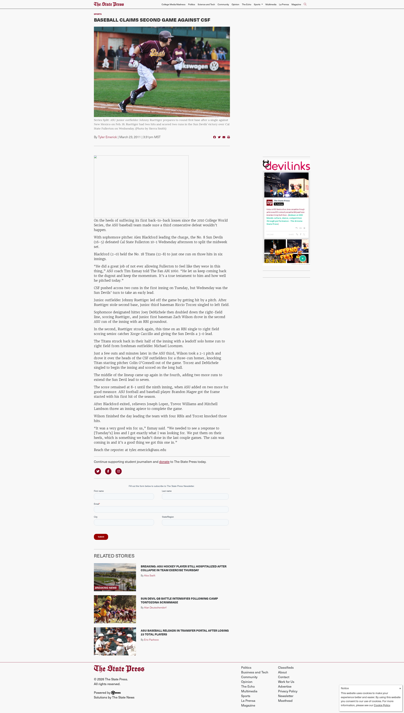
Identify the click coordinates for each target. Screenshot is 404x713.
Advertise (284, 686)
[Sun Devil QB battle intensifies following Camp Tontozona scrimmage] (115, 609)
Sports (245, 695)
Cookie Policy (382, 705)
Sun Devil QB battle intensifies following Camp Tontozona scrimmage (179, 600)
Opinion (235, 4)
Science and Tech (206, 4)
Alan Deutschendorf (155, 607)
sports (98, 14)
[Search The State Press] (305, 4)
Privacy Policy (287, 691)
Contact (283, 677)
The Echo (246, 4)
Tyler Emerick (107, 137)
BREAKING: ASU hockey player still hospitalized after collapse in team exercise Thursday (183, 568)
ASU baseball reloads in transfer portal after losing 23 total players (185, 632)
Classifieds (286, 667)
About (282, 672)
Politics (191, 4)
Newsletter (285, 695)
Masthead (285, 700)
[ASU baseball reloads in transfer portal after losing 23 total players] (115, 641)
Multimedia (270, 4)
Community (223, 4)
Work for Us (286, 681)
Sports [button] (257, 4)
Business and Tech (254, 672)
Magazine (296, 4)
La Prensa (284, 4)
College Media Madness (173, 4)
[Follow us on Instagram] (118, 471)
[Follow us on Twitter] (98, 471)
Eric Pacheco (151, 639)
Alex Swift (149, 575)
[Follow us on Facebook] (108, 471)
